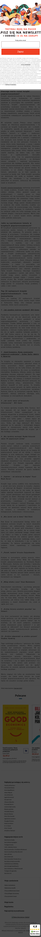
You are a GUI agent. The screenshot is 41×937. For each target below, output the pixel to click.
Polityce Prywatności (10, 84)
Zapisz (20, 51)
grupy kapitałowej (26, 64)
